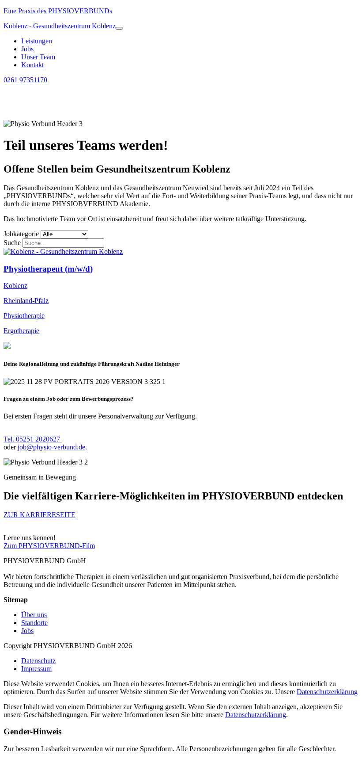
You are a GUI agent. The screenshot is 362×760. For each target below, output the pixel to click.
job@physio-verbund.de (51, 447)
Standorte (34, 622)
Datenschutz (38, 660)
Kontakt (32, 65)
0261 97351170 (25, 80)
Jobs (27, 49)
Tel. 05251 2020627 (33, 439)
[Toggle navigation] (119, 28)
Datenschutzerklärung (327, 691)
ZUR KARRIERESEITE (39, 514)
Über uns (34, 614)
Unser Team (38, 57)
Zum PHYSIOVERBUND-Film (49, 545)
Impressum (36, 668)
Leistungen (36, 41)
